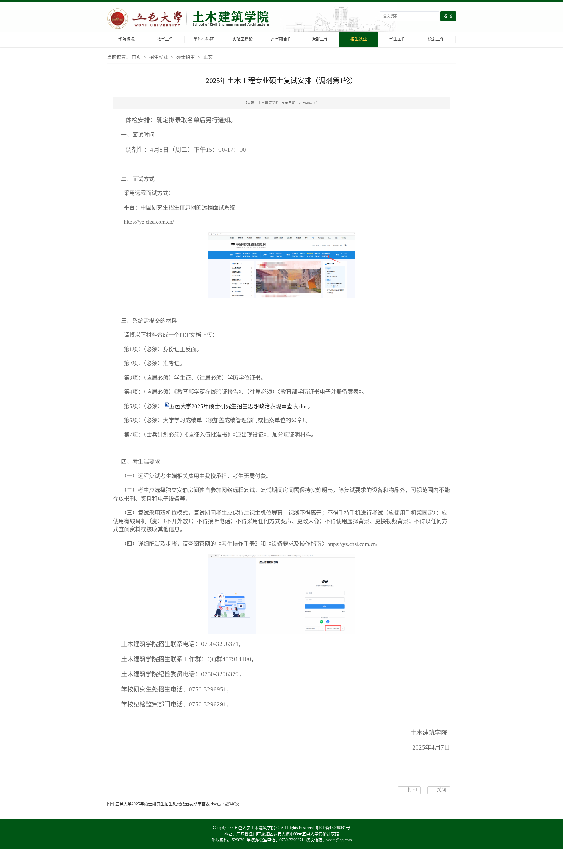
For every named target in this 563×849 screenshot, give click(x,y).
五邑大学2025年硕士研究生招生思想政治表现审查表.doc (238, 406)
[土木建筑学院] (189, 19)
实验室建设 (242, 39)
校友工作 (436, 39)
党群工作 (320, 39)
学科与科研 (204, 39)
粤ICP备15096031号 (332, 828)
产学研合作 (281, 39)
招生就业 (358, 39)
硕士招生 (185, 57)
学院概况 (126, 39)
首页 (136, 57)
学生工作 (397, 39)
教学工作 (165, 39)
